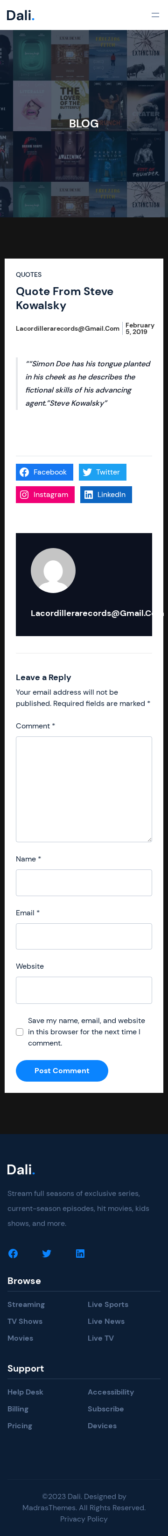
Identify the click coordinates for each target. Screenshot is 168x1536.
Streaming (26, 1304)
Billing (17, 1409)
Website (30, 966)
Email (28, 913)
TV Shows (24, 1321)
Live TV (101, 1338)
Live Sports (108, 1304)
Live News (106, 1321)
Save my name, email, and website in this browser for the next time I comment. (86, 1032)
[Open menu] (155, 15)
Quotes (29, 274)
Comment (36, 726)
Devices (102, 1426)
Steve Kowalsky (76, 403)
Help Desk (25, 1392)
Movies (20, 1338)
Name (29, 859)
